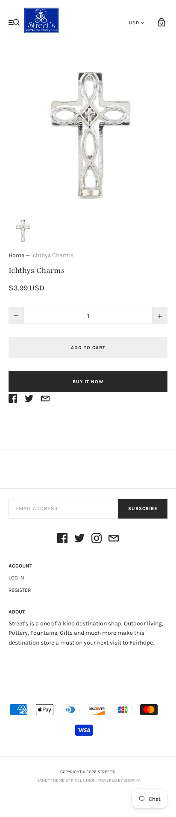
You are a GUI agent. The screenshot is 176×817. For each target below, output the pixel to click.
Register (20, 590)
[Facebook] (62, 539)
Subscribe (142, 508)
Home (16, 255)
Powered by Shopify (118, 780)
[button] (22, 229)
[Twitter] (79, 539)
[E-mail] (114, 539)
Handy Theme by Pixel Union (66, 780)
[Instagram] (96, 539)
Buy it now (88, 381)
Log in (16, 578)
